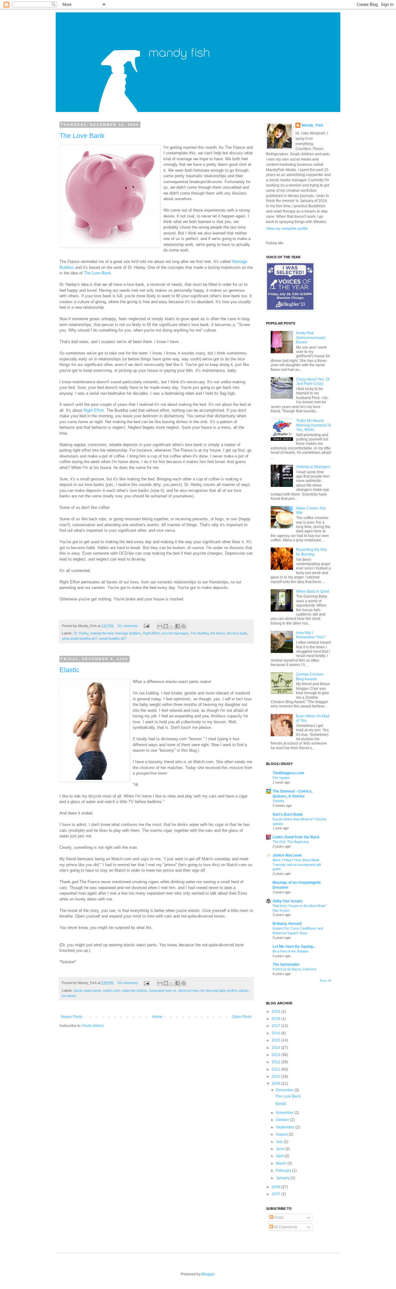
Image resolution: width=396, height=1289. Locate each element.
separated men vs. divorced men (174, 990)
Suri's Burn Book (288, 814)
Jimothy (278, 801)
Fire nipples (281, 778)
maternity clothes (134, 990)
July (280, 1142)
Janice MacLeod (287, 855)
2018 (276, 1018)
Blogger (208, 1274)
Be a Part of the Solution (290, 951)
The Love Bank (82, 136)
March (281, 1163)
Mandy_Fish (312, 125)
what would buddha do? (79, 638)
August (282, 1134)
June (280, 1149)
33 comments (128, 983)
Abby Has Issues (288, 901)
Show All (325, 980)
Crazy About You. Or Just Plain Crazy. (313, 381)
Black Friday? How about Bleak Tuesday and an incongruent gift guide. (297, 864)
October (283, 1120)
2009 (276, 1083)
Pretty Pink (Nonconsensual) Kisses (310, 337)
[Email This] (160, 626)
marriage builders (128, 633)
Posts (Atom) (93, 1026)
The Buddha (200, 633)
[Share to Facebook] (177, 626)
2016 (276, 1033)
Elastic (69, 670)
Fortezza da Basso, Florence (294, 969)
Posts (278, 1217)
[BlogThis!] (166, 626)
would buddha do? (112, 638)
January (283, 1178)
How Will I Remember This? (310, 635)
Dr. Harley (81, 633)
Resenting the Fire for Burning (311, 552)
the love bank (237, 633)
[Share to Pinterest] (183, 626)
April (280, 1156)
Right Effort (93, 410)
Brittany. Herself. (287, 924)
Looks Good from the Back (296, 837)
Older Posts (242, 1017)
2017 (276, 1026)
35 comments (128, 626)
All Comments (285, 1227)
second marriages (175, 633)
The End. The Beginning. (291, 842)
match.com (111, 990)
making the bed (101, 633)
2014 (276, 1048)
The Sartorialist (286, 964)
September (285, 1127)
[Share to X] (172, 626)
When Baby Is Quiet (312, 591)
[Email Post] (146, 626)
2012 (276, 1062)
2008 (276, 1187)
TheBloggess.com (288, 773)
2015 (276, 1040)
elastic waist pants (87, 990)
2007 (276, 1194)
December (285, 1090)
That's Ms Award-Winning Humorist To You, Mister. (313, 425)
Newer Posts (71, 1017)
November (285, 1113)
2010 (276, 1076)
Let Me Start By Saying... (294, 946)
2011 (276, 1069)
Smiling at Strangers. (313, 467)
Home (157, 1017)
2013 (276, 1055)
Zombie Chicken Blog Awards (310, 676)
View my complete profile (287, 228)
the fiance (218, 633)
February (284, 1170)
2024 (276, 1011)
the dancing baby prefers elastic (224, 990)
